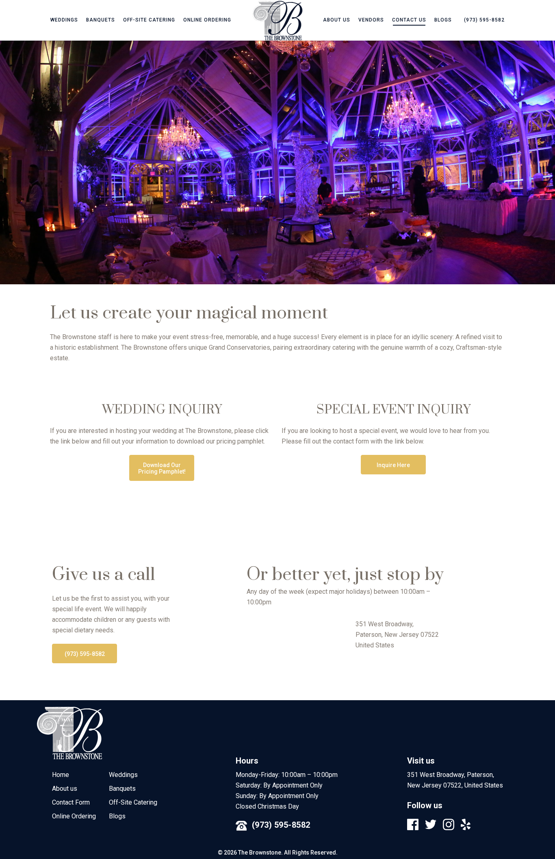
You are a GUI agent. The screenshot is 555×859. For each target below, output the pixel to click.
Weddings (64, 20)
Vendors (371, 20)
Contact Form (71, 802)
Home (60, 775)
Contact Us (409, 20)
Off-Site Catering (149, 20)
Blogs (443, 20)
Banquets (100, 20)
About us (336, 20)
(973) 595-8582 (281, 825)
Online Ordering (207, 20)
